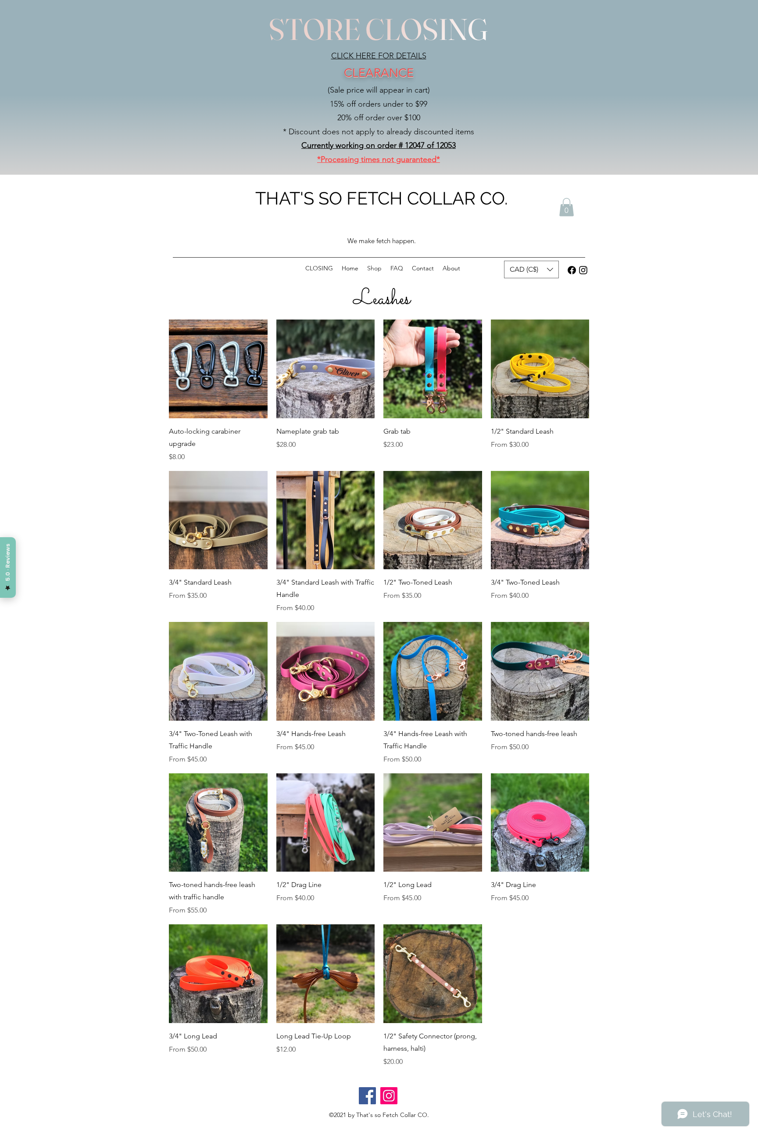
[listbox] (531, 269)
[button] (566, 207)
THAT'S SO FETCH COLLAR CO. (381, 198)
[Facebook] (571, 270)
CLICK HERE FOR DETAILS (378, 56)
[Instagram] (583, 270)
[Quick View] (218, 369)
